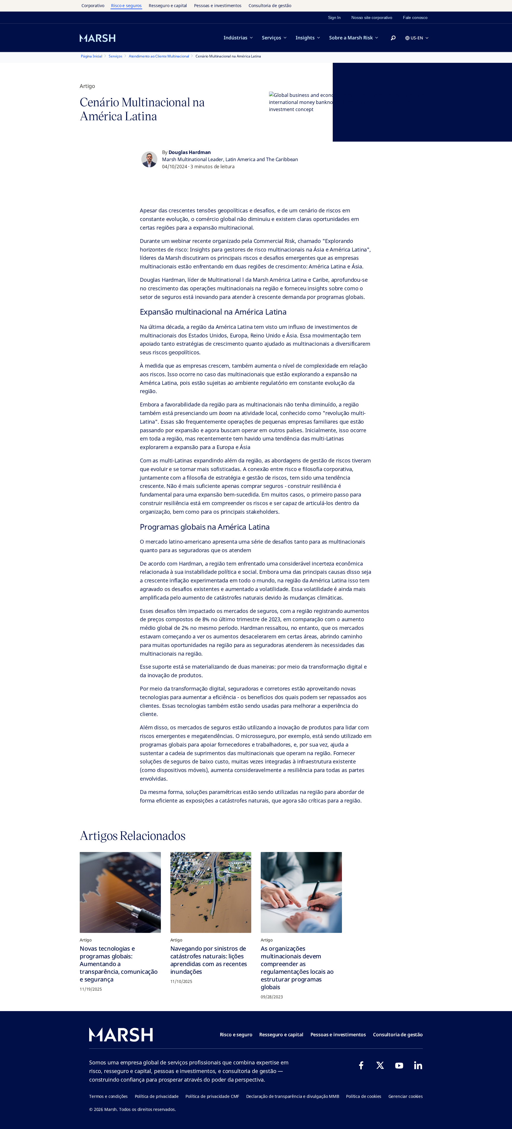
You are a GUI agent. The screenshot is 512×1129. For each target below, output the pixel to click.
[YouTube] (399, 1065)
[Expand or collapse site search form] (393, 38)
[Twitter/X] (380, 1065)
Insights (305, 37)
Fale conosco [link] (415, 17)
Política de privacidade (157, 1096)
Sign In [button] (334, 17)
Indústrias (235, 37)
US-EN (417, 38)
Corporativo (92, 5)
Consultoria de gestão (270, 5)
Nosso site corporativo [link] (371, 17)
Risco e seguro (236, 1034)
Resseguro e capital (168, 5)
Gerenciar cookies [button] (405, 1096)
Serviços (271, 37)
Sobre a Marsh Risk (351, 37)
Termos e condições (108, 1096)
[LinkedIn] (418, 1065)
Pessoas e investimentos (217, 5)
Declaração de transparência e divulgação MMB (292, 1096)
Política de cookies (363, 1096)
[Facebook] (361, 1065)
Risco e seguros (126, 5)
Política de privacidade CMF (212, 1096)
